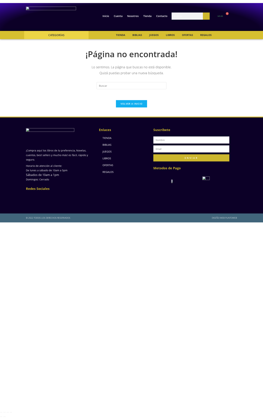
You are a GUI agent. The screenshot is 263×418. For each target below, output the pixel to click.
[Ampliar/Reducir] (1, 412)
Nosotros (133, 16)
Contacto (161, 16)
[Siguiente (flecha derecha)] (4, 416)
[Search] (206, 16)
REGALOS (206, 35)
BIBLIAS (137, 35)
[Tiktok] (77, 197)
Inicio (106, 16)
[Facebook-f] (31, 197)
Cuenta (118, 16)
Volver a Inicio (132, 103)
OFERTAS (187, 35)
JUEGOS (154, 35)
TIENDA (120, 35)
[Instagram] (43, 197)
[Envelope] (54, 197)
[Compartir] (7, 412)
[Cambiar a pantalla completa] (4, 412)
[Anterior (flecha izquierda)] (1, 416)
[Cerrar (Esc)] (11, 412)
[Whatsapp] (66, 197)
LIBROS (170, 35)
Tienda (147, 16)
